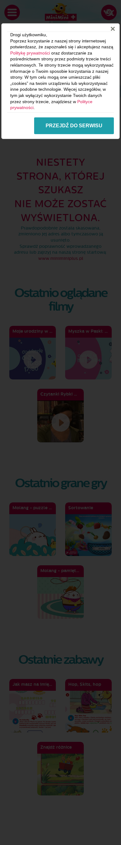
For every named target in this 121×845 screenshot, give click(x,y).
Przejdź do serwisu (74, 125)
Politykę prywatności (30, 52)
